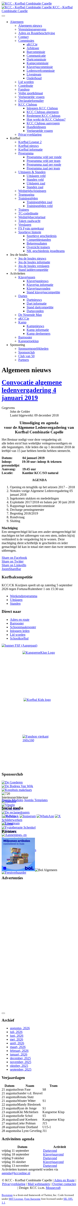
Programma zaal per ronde (44, 164)
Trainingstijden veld (40, 206)
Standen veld (35, 179)
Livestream (34, 74)
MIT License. (16, 1198)
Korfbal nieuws (28, 146)
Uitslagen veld (36, 176)
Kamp (22, 322)
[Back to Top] (3, 1013)
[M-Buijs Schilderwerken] (19, 820)
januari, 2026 (18, 1054)
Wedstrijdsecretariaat (31, 217)
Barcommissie (36, 52)
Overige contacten (64, 1184)
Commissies (26, 40)
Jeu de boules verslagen (33, 266)
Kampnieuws (35, 326)
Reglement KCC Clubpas (43, 115)
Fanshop (24, 89)
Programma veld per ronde (44, 157)
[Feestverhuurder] (14, 872)
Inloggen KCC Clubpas (42, 108)
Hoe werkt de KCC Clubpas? (46, 119)
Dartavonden (35, 311)
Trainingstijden (28, 198)
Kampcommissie (37, 63)
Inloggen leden (20, 631)
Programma (25, 153)
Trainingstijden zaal (39, 202)
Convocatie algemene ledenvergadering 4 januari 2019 (32, 389)
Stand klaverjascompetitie (43, 292)
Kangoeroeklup (28, 341)
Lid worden (26, 82)
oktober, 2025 (19, 1065)
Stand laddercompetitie (33, 269)
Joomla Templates (36, 800)
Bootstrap (7, 1195)
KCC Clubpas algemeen (43, 112)
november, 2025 (20, 1062)
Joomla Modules (12, 800)
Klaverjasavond (53, 1154)
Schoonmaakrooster (23, 627)
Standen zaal (35, 187)
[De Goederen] (12, 782)
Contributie (25, 85)
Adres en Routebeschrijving (36, 33)
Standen (15, 603)
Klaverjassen (26, 277)
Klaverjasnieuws (37, 281)
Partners (23, 360)
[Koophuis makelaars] (17, 790)
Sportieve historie (29, 232)
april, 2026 (17, 1043)
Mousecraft (53, 1188)
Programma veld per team (43, 161)
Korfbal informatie (30, 149)
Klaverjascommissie (40, 67)
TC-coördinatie (28, 213)
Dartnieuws (34, 300)
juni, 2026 (16, 1035)
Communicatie (36, 55)
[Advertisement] (18, 946)
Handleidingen (36, 127)
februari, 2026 (19, 1050)
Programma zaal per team (43, 168)
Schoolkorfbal (19, 638)
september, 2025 (20, 1069)
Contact (23, 37)
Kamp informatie (38, 330)
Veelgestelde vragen (31, 97)
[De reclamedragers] (16, 812)
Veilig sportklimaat (30, 93)
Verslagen (24, 224)
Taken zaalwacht (29, 221)
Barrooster (25, 337)
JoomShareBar (11, 569)
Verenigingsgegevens (32, 29)
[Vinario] (8, 805)
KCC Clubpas (27, 104)
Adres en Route (64, 1180)
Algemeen (17, 22)
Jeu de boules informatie (34, 262)
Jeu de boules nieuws (32, 258)
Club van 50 (26, 356)
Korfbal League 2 (30, 142)
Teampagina (26, 194)
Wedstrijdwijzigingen (32, 191)
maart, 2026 (18, 1047)
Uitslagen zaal (36, 183)
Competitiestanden (39, 239)
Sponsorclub (26, 352)
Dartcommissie (36, 59)
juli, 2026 (16, 1032)
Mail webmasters (39, 1184)
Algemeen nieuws (30, 25)
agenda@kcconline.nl (16, 1173)
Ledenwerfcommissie (41, 70)
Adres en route (19, 619)
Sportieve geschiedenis (42, 236)
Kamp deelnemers (38, 333)
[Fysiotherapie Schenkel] (19, 827)
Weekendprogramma (23, 596)
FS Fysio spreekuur (31, 228)
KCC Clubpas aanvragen (43, 123)
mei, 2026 (16, 1039)
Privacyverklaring (30, 134)
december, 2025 (20, 1058)
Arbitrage (33, 48)
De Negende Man (30, 315)
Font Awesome (32, 1198)
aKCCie (32, 44)
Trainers (23, 209)
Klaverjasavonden (38, 288)
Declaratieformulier (31, 100)
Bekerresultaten (37, 243)
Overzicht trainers (38, 247)
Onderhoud (34, 78)
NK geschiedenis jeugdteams (46, 251)
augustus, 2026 (20, 1028)
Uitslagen (16, 600)
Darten (22, 296)
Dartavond (50, 1150)
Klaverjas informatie (40, 284)
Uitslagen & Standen (32, 172)
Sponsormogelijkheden (33, 348)
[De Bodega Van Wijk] (17, 786)
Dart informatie (37, 303)
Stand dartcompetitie (40, 307)
